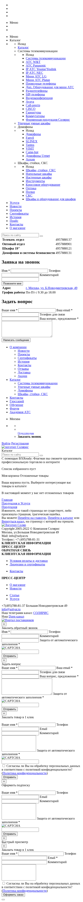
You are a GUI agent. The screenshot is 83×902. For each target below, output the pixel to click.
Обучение (16, 405)
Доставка (24, 372)
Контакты (16, 224)
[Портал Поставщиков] (18, 620)
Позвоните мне (12, 283)
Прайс (14, 220)
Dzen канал (16, 616)
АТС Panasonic (36, 65)
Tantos (30, 145)
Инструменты (35, 181)
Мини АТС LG (36, 76)
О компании (18, 347)
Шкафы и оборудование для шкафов (51, 199)
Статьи (14, 595)
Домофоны (33, 134)
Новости (16, 206)
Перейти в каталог (60, 517)
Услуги (14, 202)
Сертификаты (19, 213)
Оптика (31, 188)
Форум (14, 408)
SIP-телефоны (35, 94)
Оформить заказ (13, 894)
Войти (6, 443)
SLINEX (31, 141)
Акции (22, 376)
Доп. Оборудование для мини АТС (50, 87)
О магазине (17, 228)
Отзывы (23, 368)
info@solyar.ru (11, 609)
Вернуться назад (13, 521)
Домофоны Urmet (38, 155)
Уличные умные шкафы (34, 123)
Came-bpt (32, 152)
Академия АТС (20, 412)
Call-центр (33, 105)
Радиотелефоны (37, 90)
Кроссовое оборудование (43, 184)
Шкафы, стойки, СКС (41, 170)
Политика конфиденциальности (25, 773)
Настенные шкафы (39, 177)
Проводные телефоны (41, 83)
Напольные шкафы (39, 174)
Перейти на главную (32, 517)
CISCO (30, 109)
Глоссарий (17, 401)
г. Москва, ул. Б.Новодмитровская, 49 (51, 288)
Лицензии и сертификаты (27, 564)
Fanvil (30, 137)
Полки (30, 192)
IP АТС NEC (34, 72)
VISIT (30, 148)
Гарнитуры (33, 112)
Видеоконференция (39, 98)
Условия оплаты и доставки (29, 560)
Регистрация (20, 443)
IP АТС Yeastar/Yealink (41, 69)
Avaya (30, 101)
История (15, 217)
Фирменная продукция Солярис (48, 119)
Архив (30, 159)
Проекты (16, 210)
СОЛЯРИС (41, 613)
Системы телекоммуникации (46, 58)
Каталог (23, 47)
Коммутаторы (35, 116)
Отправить (9, 655)
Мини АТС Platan (38, 80)
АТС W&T (33, 62)
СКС (29, 195)
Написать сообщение (16, 340)
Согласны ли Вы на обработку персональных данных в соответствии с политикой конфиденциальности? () (41, 769)
